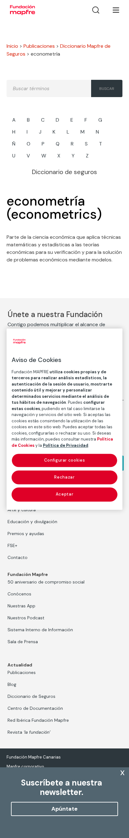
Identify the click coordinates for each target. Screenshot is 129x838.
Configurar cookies (64, 460)
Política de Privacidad (65, 445)
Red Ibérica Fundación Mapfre (38, 720)
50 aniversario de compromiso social (46, 582)
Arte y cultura (22, 509)
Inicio (12, 46)
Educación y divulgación (32, 521)
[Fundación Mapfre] (22, 10)
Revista (29, 732)
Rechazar (64, 477)
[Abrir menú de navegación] (112, 10)
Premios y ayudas (26, 533)
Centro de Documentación (35, 708)
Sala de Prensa (23, 641)
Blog (12, 684)
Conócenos (19, 594)
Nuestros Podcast (26, 618)
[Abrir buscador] (96, 10)
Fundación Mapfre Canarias (34, 757)
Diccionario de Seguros (31, 696)
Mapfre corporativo (25, 766)
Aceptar (65, 494)
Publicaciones (39, 46)
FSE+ (12, 545)
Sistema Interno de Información (40, 630)
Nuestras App (21, 606)
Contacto (18, 557)
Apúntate (64, 809)
